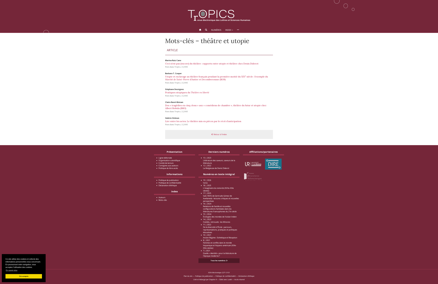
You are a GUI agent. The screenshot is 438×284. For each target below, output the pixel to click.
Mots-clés (163, 200)
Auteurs (162, 197)
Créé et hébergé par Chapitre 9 (205, 279)
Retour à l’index (220, 134)
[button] (206, 30)
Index (228, 30)
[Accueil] (200, 30)
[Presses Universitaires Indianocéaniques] (253, 176)
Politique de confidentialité (170, 183)
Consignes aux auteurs (168, 165)
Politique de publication (169, 180)
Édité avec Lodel (225, 279)
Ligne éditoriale (165, 158)
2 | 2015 (184, 67)
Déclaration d (168, 185)
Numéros (216, 30)
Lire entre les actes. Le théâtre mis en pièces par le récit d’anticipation (203, 121)
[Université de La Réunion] (253, 164)
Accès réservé (239, 279)
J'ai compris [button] (23, 276)
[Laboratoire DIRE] (273, 164)
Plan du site (188, 276)
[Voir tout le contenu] (238, 30)
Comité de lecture (166, 163)
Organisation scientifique (169, 160)
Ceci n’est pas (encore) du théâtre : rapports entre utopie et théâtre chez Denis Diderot (211, 63)
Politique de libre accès (168, 168)
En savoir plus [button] (11, 270)
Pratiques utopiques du (187, 92)
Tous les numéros (218, 260)
